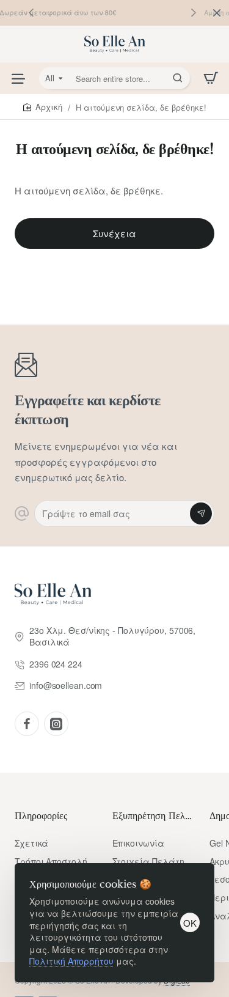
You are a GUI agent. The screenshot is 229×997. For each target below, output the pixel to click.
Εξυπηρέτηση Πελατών (153, 815)
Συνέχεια (114, 233)
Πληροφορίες (41, 815)
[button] (193, 12)
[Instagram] (56, 724)
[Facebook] (27, 724)
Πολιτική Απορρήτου (71, 961)
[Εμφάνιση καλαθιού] (210, 78)
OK (190, 922)
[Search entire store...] (177, 78)
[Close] (216, 13)
